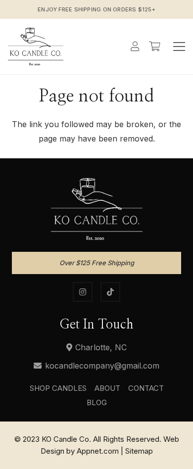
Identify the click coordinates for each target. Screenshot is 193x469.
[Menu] (179, 46)
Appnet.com (98, 451)
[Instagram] (83, 292)
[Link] (35, 46)
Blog (97, 402)
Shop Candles (58, 388)
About (107, 388)
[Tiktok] (110, 292)
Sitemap (139, 451)
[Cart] (154, 46)
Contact (146, 388)
